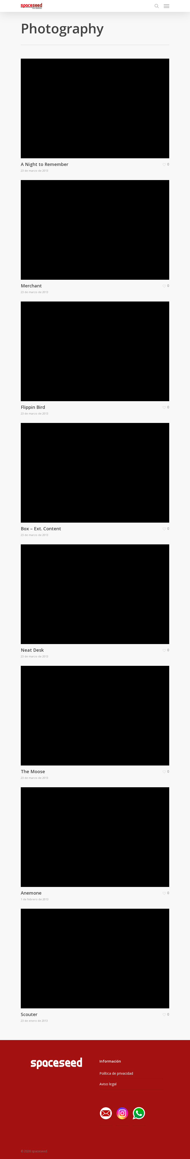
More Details (96, 105)
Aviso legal (108, 1084)
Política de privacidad (116, 1073)
